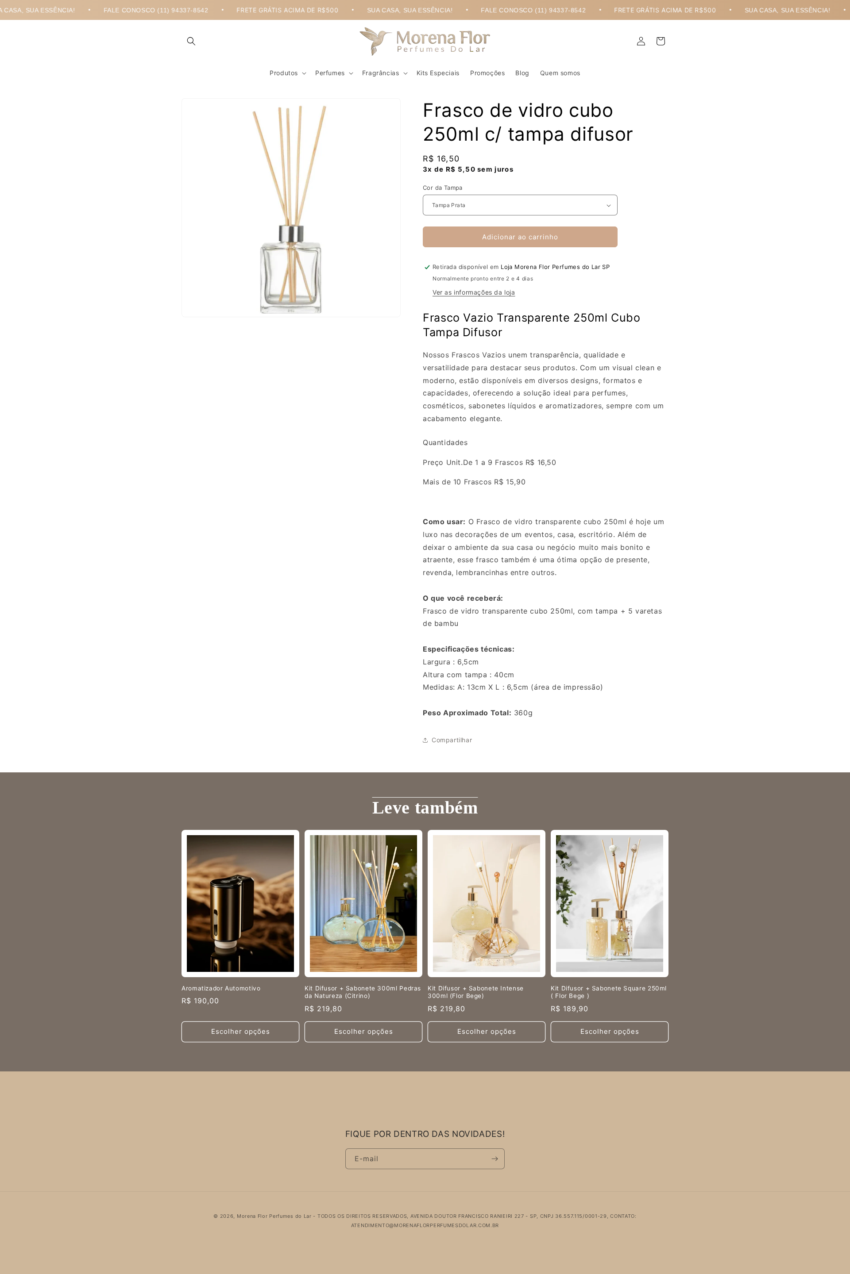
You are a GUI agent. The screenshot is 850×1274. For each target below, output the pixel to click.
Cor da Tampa (443, 187)
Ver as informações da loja (474, 292)
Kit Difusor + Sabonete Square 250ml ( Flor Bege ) (609, 992)
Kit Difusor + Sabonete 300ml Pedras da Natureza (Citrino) (363, 992)
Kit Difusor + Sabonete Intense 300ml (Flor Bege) (476, 992)
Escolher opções (240, 1031)
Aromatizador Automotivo (221, 988)
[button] (191, 41)
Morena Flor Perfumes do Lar (274, 1216)
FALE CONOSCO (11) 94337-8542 (124, 10)
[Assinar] (494, 1158)
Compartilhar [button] (452, 740)
